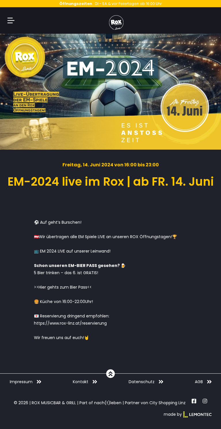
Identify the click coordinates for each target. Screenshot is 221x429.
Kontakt (80, 382)
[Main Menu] (11, 20)
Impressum (21, 382)
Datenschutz (142, 382)
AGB (199, 382)
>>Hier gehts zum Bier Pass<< (63, 287)
